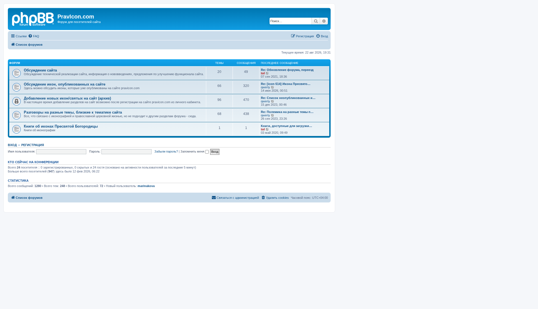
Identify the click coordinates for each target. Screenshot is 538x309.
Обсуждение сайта (40, 70)
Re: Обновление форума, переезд (287, 70)
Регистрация (32, 145)
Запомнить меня (192, 151)
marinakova (146, 186)
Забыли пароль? (166, 151)
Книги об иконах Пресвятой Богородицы (61, 126)
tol (263, 73)
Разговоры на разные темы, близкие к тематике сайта (73, 112)
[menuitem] (33, 36)
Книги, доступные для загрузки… (286, 126)
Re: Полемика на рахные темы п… (287, 112)
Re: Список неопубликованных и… (288, 98)
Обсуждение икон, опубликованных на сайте (64, 84)
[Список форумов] (33, 18)
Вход (12, 145)
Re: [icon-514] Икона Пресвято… (285, 84)
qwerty (265, 87)
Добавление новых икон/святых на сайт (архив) (67, 98)
